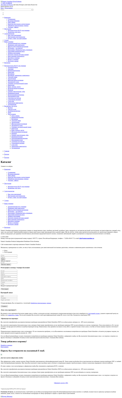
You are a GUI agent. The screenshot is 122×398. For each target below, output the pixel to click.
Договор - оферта (13, 27)
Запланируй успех (13, 82)
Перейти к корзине (6, 345)
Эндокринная (12, 104)
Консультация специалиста (16, 56)
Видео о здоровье (13, 59)
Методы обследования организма (18, 46)
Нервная (10, 90)
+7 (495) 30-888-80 (6, 3)
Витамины (11, 74)
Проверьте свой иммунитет (16, 45)
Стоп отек (11, 101)
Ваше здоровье (8, 41)
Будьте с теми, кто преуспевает (17, 38)
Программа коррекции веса (16, 51)
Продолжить (4, 347)
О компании (11, 19)
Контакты (7, 62)
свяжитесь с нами (13, 315)
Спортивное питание (14, 99)
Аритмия (10, 69)
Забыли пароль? (5, 261)
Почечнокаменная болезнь (16, 95)
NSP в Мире (11, 22)
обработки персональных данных (41, 303)
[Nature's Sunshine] (7, 1)
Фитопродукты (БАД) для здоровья (18, 30)
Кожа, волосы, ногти (14, 86)
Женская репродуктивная (15, 80)
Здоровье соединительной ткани (18, 83)
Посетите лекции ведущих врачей (18, 54)
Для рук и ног (12, 109)
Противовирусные (13, 96)
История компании (13, 21)
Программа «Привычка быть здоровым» (20, 50)
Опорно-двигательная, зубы (16, 91)
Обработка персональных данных (18, 25)
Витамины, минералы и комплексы (18, 75)
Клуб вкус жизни (13, 61)
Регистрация (9, 8)
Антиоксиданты (13, 67)
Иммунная (11, 85)
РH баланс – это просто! (15, 48)
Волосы (10, 107)
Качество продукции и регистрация (19, 24)
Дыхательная (12, 78)
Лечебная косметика (14, 111)
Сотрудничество (9, 33)
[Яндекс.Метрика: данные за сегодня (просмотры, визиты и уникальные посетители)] (6, 396)
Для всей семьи (12, 77)
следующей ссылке (94, 313)
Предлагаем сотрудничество (16, 37)
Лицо (9, 112)
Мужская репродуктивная (16, 88)
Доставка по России (7, 4)
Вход (2, 8)
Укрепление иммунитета (15, 103)
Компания (7, 17)
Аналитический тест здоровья (17, 43)
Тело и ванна (12, 114)
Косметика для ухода (14, 32)
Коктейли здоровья (13, 58)
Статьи (6, 40)
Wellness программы (14, 53)
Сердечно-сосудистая (14, 98)
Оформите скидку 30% (61, 383)
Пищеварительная (13, 93)
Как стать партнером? (14, 35)
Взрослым (11, 72)
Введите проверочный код (9, 286)
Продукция (7, 29)
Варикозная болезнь (14, 70)
